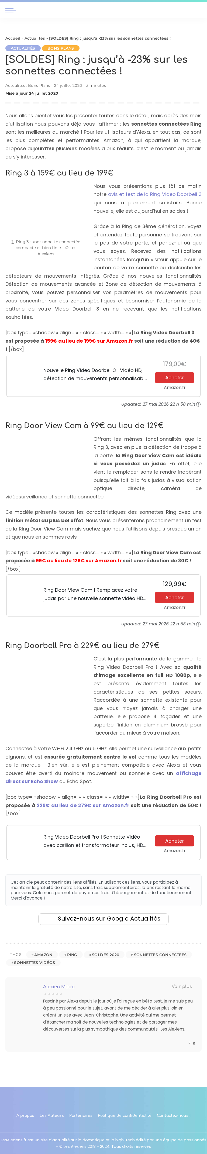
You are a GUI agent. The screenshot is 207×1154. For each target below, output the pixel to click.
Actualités (35, 38)
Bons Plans (60, 48)
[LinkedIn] (194, 1042)
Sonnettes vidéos (34, 962)
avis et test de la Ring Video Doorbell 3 (155, 194)
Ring (72, 954)
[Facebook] (189, 1042)
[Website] (184, 1042)
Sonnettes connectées (160, 954)
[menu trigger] (12, 10)
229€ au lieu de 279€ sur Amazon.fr (83, 805)
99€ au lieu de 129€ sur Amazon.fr (79, 560)
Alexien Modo (59, 986)
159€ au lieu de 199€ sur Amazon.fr (89, 340)
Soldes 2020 (105, 954)
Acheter (174, 377)
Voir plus (182, 986)
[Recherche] (198, 10)
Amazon (43, 954)
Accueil (12, 38)
